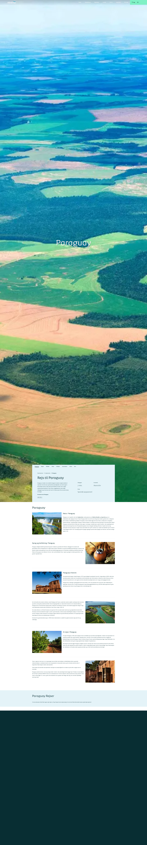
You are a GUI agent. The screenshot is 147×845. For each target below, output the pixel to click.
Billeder (47, 466)
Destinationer (88, 2)
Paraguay (37, 466)
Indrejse (58, 466)
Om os (111, 2)
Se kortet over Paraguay (42, 494)
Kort (75, 466)
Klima (71, 466)
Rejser (80, 2)
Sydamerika (47, 473)
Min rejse (126, 2)
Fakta (53, 466)
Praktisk (104, 2)
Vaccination (64, 466)
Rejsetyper (96, 2)
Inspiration (118, 2)
